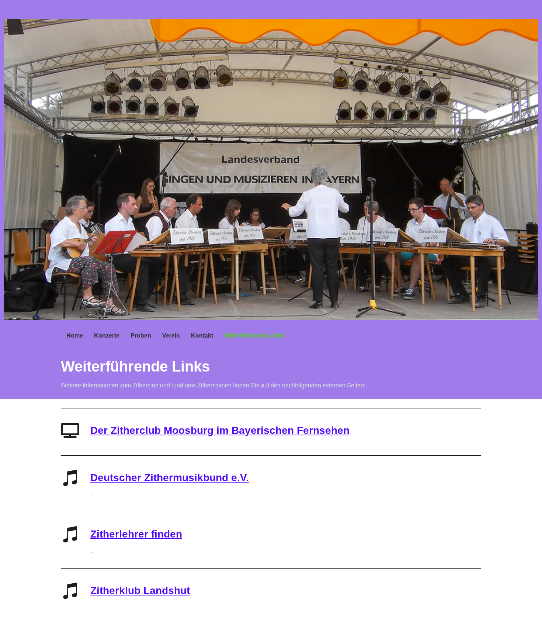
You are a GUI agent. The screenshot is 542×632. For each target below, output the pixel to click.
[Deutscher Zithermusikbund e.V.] (70, 478)
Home (74, 335)
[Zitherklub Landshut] (70, 590)
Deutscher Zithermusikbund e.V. (169, 477)
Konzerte (106, 335)
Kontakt (202, 335)
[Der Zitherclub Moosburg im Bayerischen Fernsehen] (70, 430)
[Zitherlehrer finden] (70, 534)
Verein (171, 335)
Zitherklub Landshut (140, 590)
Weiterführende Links (254, 335)
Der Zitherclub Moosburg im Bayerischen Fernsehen (220, 430)
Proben (141, 335)
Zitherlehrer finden (136, 534)
